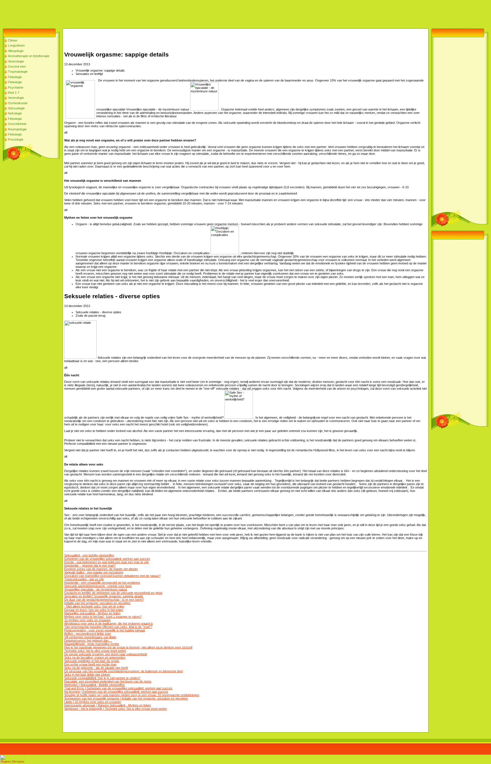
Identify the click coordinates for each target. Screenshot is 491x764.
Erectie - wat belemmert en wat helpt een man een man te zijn (106, 562)
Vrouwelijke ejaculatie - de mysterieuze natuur (95, 589)
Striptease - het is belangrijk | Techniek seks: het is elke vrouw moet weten (115, 708)
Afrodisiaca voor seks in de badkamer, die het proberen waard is (108, 623)
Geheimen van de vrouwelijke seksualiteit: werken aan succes (107, 558)
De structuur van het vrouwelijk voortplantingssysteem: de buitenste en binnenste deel (123, 671)
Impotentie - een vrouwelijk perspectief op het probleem (102, 582)
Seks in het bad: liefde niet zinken (87, 674)
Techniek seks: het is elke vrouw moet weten (95, 650)
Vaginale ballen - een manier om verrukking (93, 572)
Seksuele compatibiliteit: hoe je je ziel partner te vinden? (102, 678)
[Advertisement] (103, 13)
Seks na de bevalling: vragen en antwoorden (94, 657)
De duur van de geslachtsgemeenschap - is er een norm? (104, 599)
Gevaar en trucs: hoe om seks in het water (93, 609)
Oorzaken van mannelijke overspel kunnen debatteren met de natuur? (112, 575)
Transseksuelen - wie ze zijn (84, 579)
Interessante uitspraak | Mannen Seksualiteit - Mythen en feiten (107, 705)
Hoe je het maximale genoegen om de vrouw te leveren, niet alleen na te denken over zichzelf (128, 647)
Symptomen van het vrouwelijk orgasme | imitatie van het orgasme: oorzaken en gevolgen (126, 698)
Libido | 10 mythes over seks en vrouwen (92, 702)
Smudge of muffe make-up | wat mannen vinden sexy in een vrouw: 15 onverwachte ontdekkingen (131, 695)
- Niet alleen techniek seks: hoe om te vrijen (94, 606)
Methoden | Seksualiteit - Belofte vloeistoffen (94, 684)
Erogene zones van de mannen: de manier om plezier (101, 569)
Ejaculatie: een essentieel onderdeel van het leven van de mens (107, 681)
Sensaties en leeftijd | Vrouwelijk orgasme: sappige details (103, 596)
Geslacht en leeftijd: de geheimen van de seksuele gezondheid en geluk (113, 592)
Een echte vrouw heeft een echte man (90, 664)
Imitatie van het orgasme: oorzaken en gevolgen (97, 603)
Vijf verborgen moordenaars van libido (90, 637)
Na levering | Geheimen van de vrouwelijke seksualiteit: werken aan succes (116, 691)
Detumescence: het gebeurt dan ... (88, 640)
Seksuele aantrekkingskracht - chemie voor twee (98, 586)
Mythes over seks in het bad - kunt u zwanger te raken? (103, 616)
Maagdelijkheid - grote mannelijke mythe (91, 644)
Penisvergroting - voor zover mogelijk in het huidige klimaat (104, 630)
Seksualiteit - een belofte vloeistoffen (89, 555)
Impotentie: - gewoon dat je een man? (90, 565)
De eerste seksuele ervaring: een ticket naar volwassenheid (105, 654)
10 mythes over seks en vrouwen (87, 620)
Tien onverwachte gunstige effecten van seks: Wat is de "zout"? (108, 627)
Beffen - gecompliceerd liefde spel (87, 633)
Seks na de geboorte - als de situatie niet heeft (96, 667)
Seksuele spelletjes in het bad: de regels (91, 661)
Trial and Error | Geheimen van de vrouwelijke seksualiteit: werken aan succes (118, 688)
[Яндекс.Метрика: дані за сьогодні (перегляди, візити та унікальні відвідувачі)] (12, 759)
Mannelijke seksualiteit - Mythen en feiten (92, 613)
